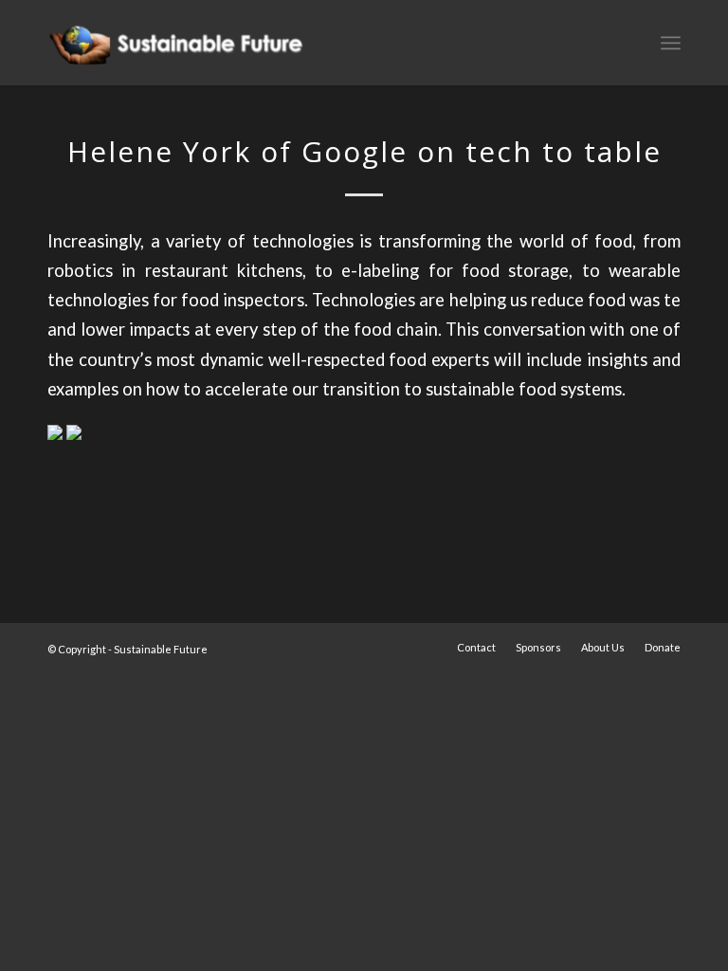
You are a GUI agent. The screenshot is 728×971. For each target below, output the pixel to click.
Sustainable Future (161, 649)
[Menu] (671, 42)
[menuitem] (476, 647)
